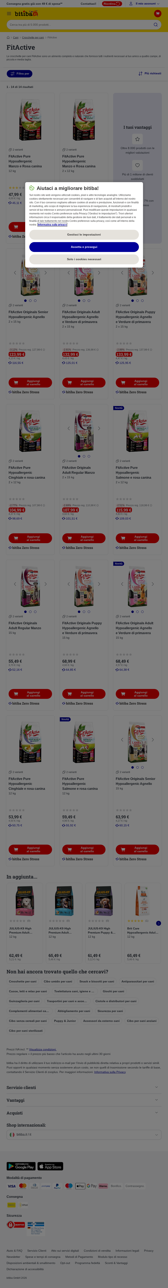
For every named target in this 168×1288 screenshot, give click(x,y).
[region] (84, 225)
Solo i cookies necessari (84, 259)
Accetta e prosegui (84, 246)
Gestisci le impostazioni (84, 234)
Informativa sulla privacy (52, 224)
